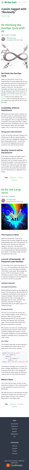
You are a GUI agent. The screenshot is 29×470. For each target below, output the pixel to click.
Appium (14, 431)
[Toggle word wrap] (22, 352)
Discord (14, 446)
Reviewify (14, 180)
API (15, 436)
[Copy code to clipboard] (25, 352)
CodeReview (12, 177)
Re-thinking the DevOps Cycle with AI (13, 28)
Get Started (14, 424)
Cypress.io (14, 426)
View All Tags (5, 16)
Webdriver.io (14, 434)
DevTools (20, 177)
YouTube (14, 453)
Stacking (4, 98)
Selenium (14, 429)
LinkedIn (14, 448)
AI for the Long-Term (11, 191)
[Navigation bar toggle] (2, 2)
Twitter (14, 451)
